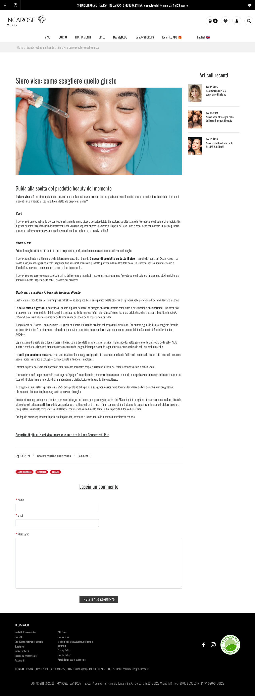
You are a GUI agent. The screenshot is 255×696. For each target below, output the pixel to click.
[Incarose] (26, 20)
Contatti (19, 637)
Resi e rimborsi (22, 651)
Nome (21, 499)
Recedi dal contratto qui (26, 656)
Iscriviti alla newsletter (25, 632)
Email (20, 515)
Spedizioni (20, 646)
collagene (36, 404)
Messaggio (23, 534)
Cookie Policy (64, 655)
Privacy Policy (64, 650)
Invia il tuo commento (99, 599)
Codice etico (63, 637)
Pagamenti (20, 660)
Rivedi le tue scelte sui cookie (71, 659)
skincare (55, 472)
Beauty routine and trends (54, 455)
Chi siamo (62, 632)
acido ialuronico (24, 472)
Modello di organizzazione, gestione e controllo (75, 644)
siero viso (41, 472)
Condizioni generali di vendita (29, 642)
